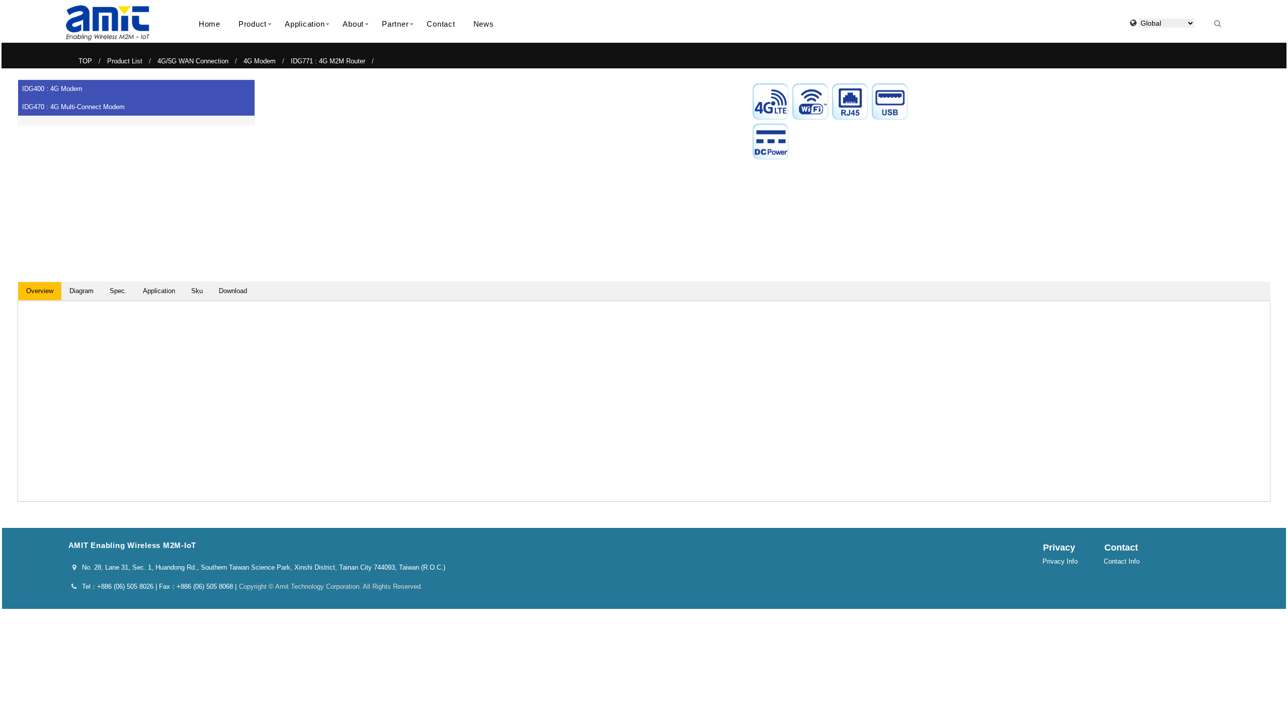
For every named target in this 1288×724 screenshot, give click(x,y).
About (353, 24)
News (483, 24)
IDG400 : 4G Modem (52, 89)
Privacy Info (1060, 561)
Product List (124, 61)
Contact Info (1122, 561)
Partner (395, 24)
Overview (39, 291)
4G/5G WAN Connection (192, 61)
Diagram (81, 291)
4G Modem (260, 61)
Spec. (118, 291)
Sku (197, 291)
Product (252, 24)
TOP (85, 61)
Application (305, 24)
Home (209, 24)
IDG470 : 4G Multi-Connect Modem (73, 107)
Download (233, 291)
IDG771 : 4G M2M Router (328, 61)
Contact (441, 24)
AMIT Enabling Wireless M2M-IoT (107, 23)
